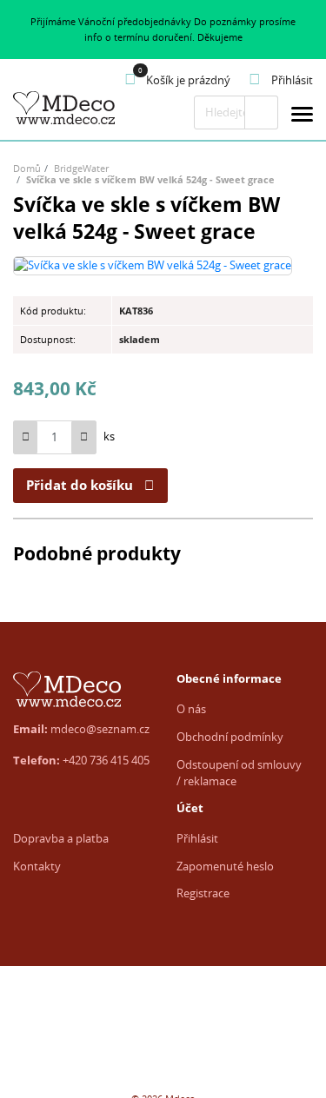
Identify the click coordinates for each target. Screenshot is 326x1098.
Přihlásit (197, 838)
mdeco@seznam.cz (100, 729)
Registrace (203, 893)
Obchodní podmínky (229, 736)
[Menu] (302, 117)
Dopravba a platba (61, 838)
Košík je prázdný (188, 80)
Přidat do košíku (79, 484)
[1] (261, 112)
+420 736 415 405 (106, 760)
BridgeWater (81, 168)
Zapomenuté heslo (225, 866)
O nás (191, 709)
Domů (27, 168)
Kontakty (37, 866)
